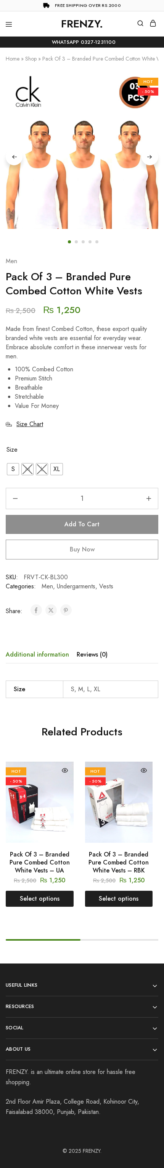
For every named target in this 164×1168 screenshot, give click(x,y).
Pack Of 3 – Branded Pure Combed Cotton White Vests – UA (40, 862)
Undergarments (76, 586)
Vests (106, 586)
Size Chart (29, 424)
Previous (14, 157)
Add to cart (82, 524)
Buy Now (82, 549)
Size (12, 449)
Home (12, 58)
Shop (31, 58)
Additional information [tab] (37, 654)
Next (149, 157)
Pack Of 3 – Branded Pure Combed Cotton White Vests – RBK (118, 862)
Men (11, 261)
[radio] (13, 469)
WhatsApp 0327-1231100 (82, 42)
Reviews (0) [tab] (92, 654)
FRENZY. (92, 1151)
